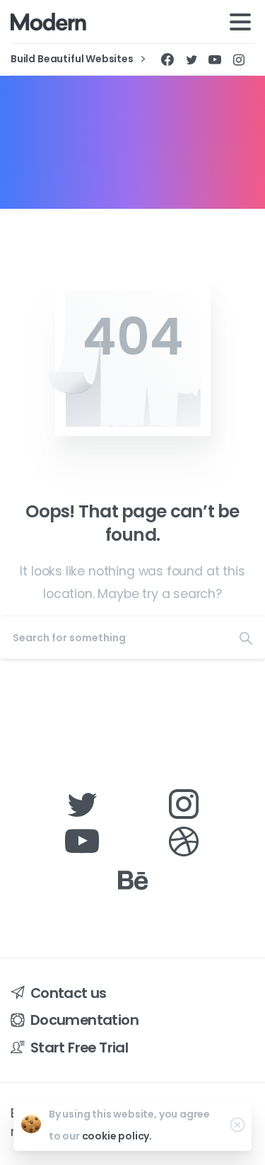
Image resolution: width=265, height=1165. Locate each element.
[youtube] (215, 59)
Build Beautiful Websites (73, 59)
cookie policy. (117, 1136)
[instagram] (239, 59)
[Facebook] (167, 59)
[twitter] (191, 59)
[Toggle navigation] (240, 22)
